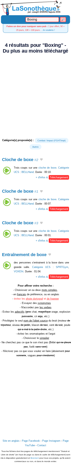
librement (35, 458)
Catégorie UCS (41, 267)
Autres (35, 147)
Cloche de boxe (20, 159)
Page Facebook (31, 440)
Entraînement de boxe (24, 254)
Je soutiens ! (49, 30)
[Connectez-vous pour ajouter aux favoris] (41, 160)
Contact (41, 445)
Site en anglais (11, 440)
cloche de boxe (47, 167)
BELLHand (27, 172)
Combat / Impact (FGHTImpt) (51, 140)
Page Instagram (51, 440)
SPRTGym (62, 267)
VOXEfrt (18, 271)
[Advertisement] (35, 95)
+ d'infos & (52, 177)
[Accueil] (35, 7)
